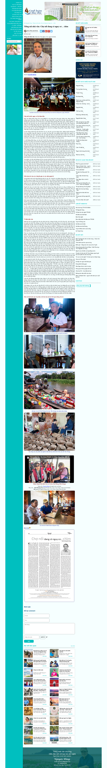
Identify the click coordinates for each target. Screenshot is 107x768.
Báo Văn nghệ (79, 217)
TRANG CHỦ (19, 2)
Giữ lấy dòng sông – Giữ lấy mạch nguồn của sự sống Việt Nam (65, 738)
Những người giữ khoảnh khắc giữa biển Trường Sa (40, 661)
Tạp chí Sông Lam (80, 221)
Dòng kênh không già (81, 264)
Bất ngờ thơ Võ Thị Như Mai (91, 28)
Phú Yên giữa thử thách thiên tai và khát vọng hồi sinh (39, 738)
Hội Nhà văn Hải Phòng (81, 226)
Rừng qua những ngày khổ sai (83, 268)
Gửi (29, 641)
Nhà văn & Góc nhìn (16, 27)
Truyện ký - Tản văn (16, 6)
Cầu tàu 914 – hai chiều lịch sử (83, 271)
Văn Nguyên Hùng (17, 8)
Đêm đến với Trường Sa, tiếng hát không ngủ (65, 661)
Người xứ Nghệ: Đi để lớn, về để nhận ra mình (65, 690)
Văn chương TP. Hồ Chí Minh (83, 207)
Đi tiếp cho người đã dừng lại (83, 261)
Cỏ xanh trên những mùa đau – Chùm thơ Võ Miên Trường (91, 52)
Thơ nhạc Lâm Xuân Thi (15, 21)
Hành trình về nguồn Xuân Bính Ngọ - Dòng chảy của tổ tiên (39, 690)
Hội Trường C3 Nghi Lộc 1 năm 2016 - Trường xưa (91, 44)
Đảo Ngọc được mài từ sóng (83, 266)
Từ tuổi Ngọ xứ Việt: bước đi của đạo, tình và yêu (39, 709)
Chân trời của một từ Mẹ (39, 718)
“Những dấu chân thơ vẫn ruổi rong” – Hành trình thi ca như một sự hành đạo (65, 709)
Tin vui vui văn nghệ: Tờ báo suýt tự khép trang (88, 257)
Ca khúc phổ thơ (17, 14)
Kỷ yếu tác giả (18, 31)
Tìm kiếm (9, 38)
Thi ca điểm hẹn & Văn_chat (14, 23)
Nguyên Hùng (46, 486)
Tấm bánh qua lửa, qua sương (84, 242)
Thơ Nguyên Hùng (17, 10)
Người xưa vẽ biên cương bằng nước (85, 251)
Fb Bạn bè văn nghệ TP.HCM (83, 212)
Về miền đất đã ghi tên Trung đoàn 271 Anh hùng (39, 728)
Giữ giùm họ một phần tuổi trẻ (64, 651)
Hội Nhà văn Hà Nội (80, 224)
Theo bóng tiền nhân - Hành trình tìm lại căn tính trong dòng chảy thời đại (39, 699)
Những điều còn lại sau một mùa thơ (65, 680)
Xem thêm (73, 645)
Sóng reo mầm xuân (38, 669)
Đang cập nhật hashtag (83, 285)
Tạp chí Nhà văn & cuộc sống (83, 228)
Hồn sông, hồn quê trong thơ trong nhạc (91, 36)
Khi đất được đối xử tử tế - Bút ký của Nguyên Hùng (40, 651)
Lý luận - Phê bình (17, 25)
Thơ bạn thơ (18, 12)
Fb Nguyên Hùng (80, 210)
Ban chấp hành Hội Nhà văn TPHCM (85, 219)
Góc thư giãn (18, 33)
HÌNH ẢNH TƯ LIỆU (17, 35)
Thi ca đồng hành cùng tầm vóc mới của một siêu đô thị (39, 680)
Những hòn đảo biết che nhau (83, 273)
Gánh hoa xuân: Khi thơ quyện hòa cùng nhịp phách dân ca (65, 670)
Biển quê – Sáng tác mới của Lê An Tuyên (86, 244)
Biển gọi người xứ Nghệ (65, 718)
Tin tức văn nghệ (17, 4)
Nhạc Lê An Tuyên (17, 16)
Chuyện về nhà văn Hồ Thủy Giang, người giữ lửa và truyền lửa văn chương (87, 254)
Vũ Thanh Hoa (79, 231)
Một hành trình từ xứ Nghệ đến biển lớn (64, 699)
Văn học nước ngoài (16, 29)
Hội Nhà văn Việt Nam (81, 214)
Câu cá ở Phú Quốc (81, 259)
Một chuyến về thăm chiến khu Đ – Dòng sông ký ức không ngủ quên (65, 728)
